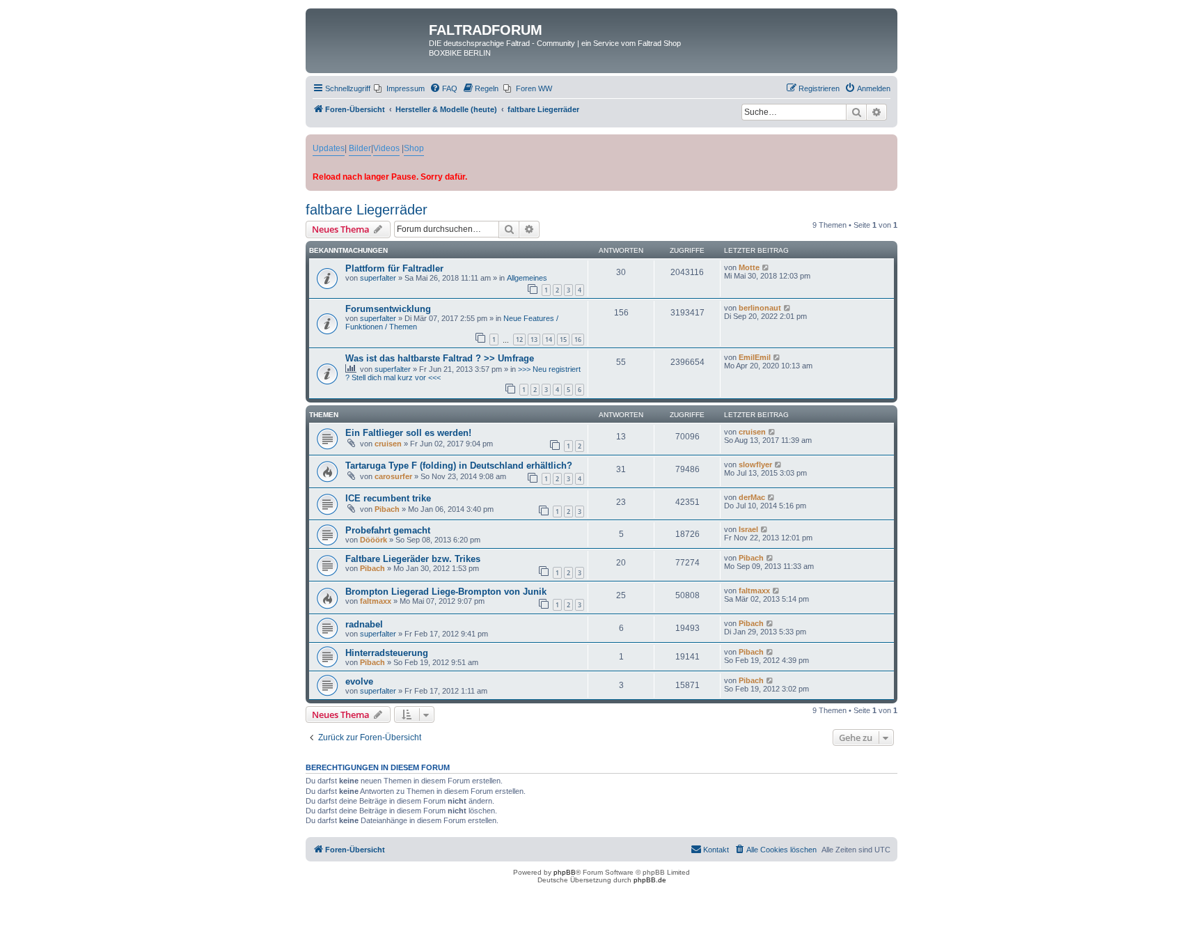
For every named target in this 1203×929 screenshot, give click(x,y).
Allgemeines (527, 278)
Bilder (360, 148)
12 (519, 339)
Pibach (387, 509)
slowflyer (755, 464)
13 (533, 339)
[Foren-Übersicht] (369, 34)
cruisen (388, 443)
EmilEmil (755, 357)
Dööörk (373, 540)
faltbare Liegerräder (366, 209)
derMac (752, 497)
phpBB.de (650, 880)
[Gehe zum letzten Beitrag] (766, 267)
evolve (359, 681)
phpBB (564, 872)
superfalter (378, 278)
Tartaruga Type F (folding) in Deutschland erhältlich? (458, 465)
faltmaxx (375, 601)
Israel (748, 529)
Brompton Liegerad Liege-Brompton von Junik (446, 591)
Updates (329, 148)
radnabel (364, 624)
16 (577, 339)
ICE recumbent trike (388, 498)
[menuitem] (399, 88)
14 (548, 339)
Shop (414, 148)
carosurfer (393, 476)
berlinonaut (760, 308)
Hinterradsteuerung (386, 653)
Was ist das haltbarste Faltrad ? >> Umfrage (439, 358)
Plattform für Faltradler (394, 268)
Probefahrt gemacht (387, 530)
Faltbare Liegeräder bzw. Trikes (412, 559)
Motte (749, 267)
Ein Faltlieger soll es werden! (408, 433)
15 (563, 339)
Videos (386, 148)
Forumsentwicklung (388, 309)
